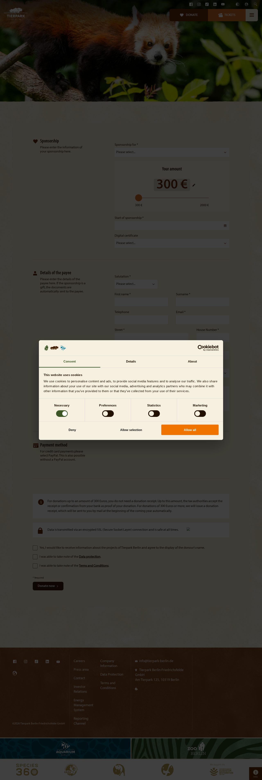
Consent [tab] (69, 361)
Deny (72, 430)
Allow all (190, 430)
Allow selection (131, 430)
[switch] (108, 413)
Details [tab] (131, 361)
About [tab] (192, 361)
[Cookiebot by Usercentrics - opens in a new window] (201, 348)
